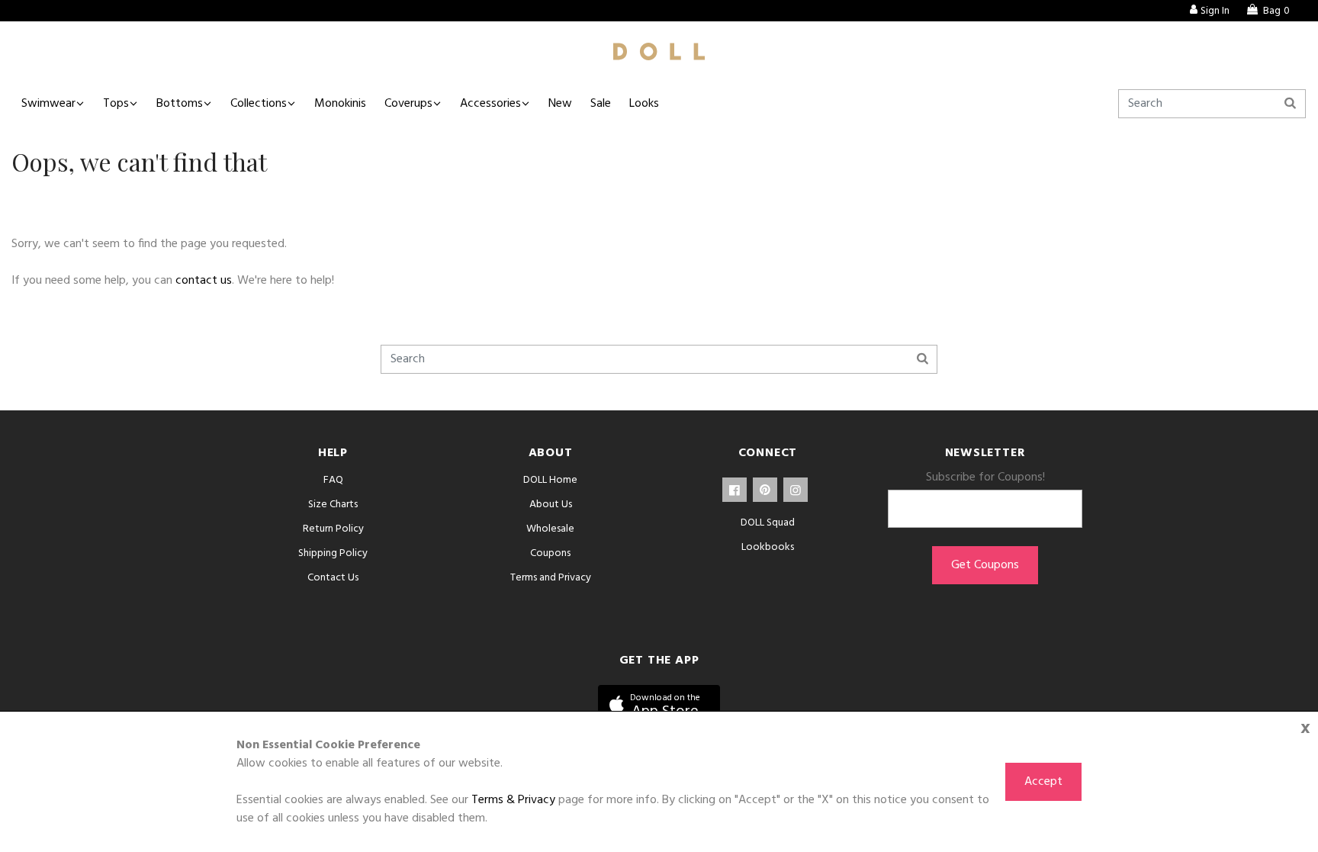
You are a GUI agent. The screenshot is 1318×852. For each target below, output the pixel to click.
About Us (550, 504)
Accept (1043, 782)
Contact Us (332, 578)
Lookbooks (767, 547)
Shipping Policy (333, 553)
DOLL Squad (768, 523)
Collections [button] (258, 104)
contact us (203, 281)
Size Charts (333, 504)
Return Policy (333, 529)
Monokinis (340, 104)
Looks (644, 104)
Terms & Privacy (513, 800)
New (560, 104)
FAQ (333, 480)
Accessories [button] (490, 104)
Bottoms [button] (179, 104)
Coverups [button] (408, 104)
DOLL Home (550, 480)
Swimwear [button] (48, 104)
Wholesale (550, 529)
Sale (600, 104)
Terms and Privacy (550, 578)
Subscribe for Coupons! (985, 477)
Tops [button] (116, 104)
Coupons (550, 553)
